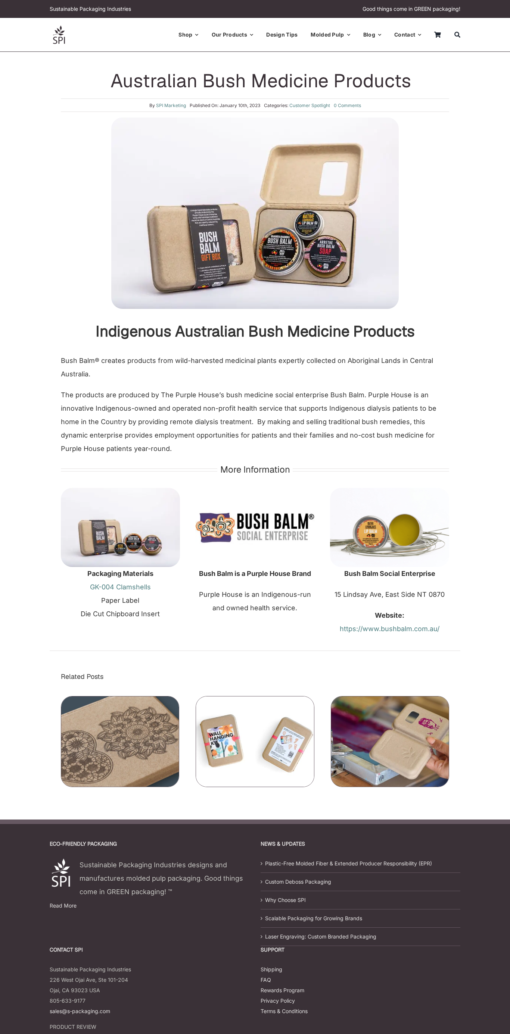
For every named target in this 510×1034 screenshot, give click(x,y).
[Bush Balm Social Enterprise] (254, 491)
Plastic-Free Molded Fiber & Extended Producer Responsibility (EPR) (348, 863)
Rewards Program (282, 990)
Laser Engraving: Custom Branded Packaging (320, 936)
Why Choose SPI (285, 900)
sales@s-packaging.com (80, 1011)
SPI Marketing (171, 105)
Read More (63, 905)
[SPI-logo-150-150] (59, 28)
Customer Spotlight (309, 105)
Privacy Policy (278, 1000)
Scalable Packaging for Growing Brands (313, 918)
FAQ (266, 980)
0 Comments (347, 105)
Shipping (271, 969)
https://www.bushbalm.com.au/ (389, 629)
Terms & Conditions (284, 1011)
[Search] (457, 35)
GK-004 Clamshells (120, 587)
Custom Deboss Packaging (298, 881)
